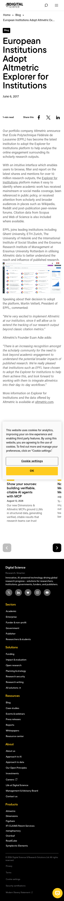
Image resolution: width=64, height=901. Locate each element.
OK (32, 471)
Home (6, 15)
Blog (18, 15)
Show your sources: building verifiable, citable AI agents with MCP (22, 490)
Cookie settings (32, 461)
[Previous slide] (7, 548)
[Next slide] (57, 548)
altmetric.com (44, 402)
